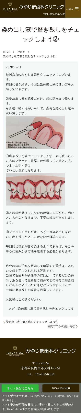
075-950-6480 (61, 388)
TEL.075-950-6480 (54, 14)
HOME (6, 52)
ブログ (21, 52)
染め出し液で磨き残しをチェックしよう (46, 308)
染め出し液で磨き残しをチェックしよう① (32, 321)
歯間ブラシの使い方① (61, 326)
